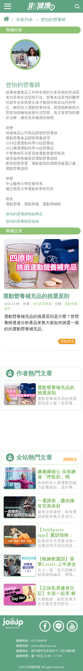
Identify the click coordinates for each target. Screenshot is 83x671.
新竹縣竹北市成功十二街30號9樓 (53, 651)
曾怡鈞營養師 (42, 304)
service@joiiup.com (44, 645)
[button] (7, 6)
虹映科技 (34, 667)
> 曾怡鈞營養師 (52, 19)
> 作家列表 (23, 19)
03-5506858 (39, 640)
